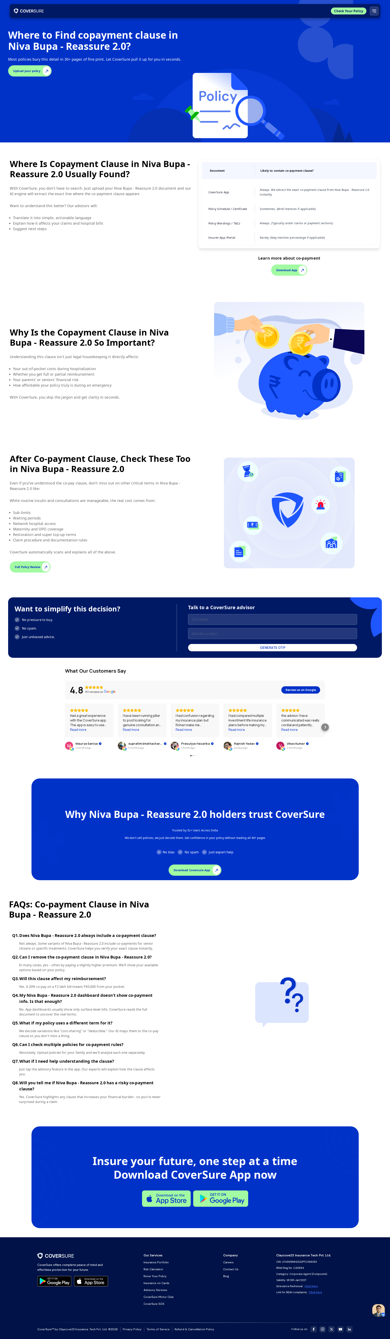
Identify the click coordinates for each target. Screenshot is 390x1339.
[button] (65, 727)
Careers (228, 1262)
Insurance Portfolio (156, 1262)
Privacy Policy (132, 1329)
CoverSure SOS (154, 1304)
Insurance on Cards (156, 1283)
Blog (226, 1276)
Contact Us (230, 1269)
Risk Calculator (153, 1269)
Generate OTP (272, 647)
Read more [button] (78, 729)
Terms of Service (158, 1329)
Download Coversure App (192, 870)
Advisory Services (155, 1290)
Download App (286, 270)
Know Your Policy (155, 1276)
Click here (311, 1286)
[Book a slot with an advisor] (378, 1310)
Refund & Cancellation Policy (194, 1329)
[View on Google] (69, 746)
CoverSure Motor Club (159, 1297)
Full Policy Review (27, 567)
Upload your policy (26, 71)
